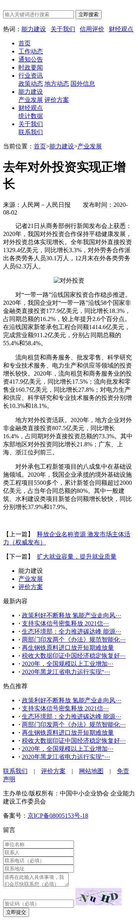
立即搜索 (89, 14)
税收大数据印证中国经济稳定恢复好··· (74, 655)
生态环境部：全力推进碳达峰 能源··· (71, 631)
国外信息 (83, 83)
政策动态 (30, 83)
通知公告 (30, 59)
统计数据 (30, 116)
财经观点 (121, 29)
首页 (24, 43)
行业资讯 (30, 75)
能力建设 (33, 29)
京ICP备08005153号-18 (58, 815)
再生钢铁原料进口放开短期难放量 (68, 647)
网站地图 (91, 771)
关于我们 (63, 29)
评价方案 (56, 99)
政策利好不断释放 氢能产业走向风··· (71, 615)
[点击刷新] (99, 896)
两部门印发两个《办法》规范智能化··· (74, 639)
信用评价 (92, 29)
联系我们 (30, 132)
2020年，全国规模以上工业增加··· (67, 663)
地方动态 (56, 83)
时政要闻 (30, 67)
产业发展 (30, 99)
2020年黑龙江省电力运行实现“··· (66, 672)
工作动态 (30, 51)
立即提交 (16, 912)
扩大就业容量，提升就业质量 (77, 556)
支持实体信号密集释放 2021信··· (65, 623)
